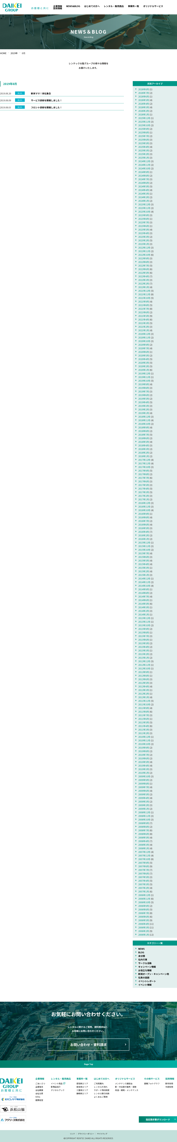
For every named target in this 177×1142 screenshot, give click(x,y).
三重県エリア (82, 1090)
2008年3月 (143, 844)
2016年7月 (143, 521)
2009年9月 (143, 780)
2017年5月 (143, 485)
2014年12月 (144, 578)
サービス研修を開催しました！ (46, 100)
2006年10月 (144, 902)
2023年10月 (144, 211)
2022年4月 (143, 276)
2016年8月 (143, 517)
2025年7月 (143, 136)
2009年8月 (143, 783)
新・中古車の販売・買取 (125, 1086)
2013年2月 (143, 654)
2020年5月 (143, 355)
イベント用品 (57, 1083)
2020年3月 (143, 362)
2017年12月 (144, 459)
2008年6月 (143, 834)
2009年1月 (143, 808)
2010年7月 (143, 754)
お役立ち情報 (145, 970)
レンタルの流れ (100, 1086)
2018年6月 (143, 438)
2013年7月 (143, 636)
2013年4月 (143, 646)
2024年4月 (143, 190)
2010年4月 (143, 765)
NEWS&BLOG (73, 6)
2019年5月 (143, 398)
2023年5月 (143, 229)
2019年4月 (143, 402)
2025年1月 (143, 157)
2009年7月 (143, 787)
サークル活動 (145, 963)
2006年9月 (143, 905)
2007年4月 (143, 880)
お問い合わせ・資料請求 (88, 1044)
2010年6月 (143, 758)
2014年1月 (143, 614)
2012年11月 (144, 664)
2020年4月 (143, 359)
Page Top (88, 1064)
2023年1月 (143, 244)
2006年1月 (143, 934)
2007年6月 (143, 873)
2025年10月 (144, 125)
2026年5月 (143, 100)
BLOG (141, 952)
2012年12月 (144, 661)
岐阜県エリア (82, 1086)
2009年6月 (143, 790)
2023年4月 (143, 233)
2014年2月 (143, 611)
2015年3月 (143, 567)
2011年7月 (143, 715)
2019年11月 (144, 377)
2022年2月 (143, 283)
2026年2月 (143, 110)
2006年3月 (143, 927)
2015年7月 (143, 553)
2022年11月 (144, 251)
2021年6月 (143, 312)
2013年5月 (143, 643)
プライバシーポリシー (86, 1133)
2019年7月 (143, 391)
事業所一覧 (133, 6)
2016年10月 (144, 510)
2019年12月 (144, 373)
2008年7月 (143, 830)
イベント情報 (145, 984)
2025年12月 (144, 118)
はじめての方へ (92, 6)
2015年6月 (143, 557)
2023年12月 (144, 204)
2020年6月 (143, 352)
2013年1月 (143, 657)
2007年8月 (143, 866)
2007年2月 (143, 887)
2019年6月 (143, 395)
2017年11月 (144, 463)
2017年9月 (143, 470)
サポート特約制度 (101, 1090)
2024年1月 (143, 200)
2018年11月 (144, 420)
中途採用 (169, 1086)
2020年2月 (143, 366)
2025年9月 (143, 128)
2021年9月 (143, 301)
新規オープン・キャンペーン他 (153, 974)
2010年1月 (143, 772)
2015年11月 (144, 546)
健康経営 (39, 1100)
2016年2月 (143, 535)
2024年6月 (143, 182)
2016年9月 (143, 513)
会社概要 (39, 1090)
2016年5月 (143, 528)
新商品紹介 (56, 1086)
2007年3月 (143, 884)
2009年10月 (144, 776)
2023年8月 (143, 218)
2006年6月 (143, 916)
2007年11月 (144, 855)
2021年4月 (143, 319)
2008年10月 (144, 819)
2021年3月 (143, 323)
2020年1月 (143, 369)
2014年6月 (143, 600)
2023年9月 (143, 215)
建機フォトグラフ (152, 1083)
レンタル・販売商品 (114, 6)
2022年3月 (143, 280)
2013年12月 (144, 618)
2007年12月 (144, 852)
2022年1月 (143, 287)
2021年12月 (144, 290)
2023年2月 (143, 240)
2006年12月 (144, 895)
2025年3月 (143, 150)
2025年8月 (143, 132)
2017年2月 (143, 495)
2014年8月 (143, 593)
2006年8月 (143, 909)
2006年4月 (143, 923)
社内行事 (142, 959)
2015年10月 (144, 549)
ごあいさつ (40, 1083)
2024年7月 (143, 179)
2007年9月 (143, 862)
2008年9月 (143, 823)
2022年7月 (143, 265)
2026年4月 (143, 103)
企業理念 (39, 1086)
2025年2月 (143, 154)
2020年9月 (143, 344)
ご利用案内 (99, 1083)
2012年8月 (143, 675)
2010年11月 (144, 740)
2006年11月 (144, 898)
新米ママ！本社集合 (41, 93)
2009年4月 (143, 798)
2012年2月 (143, 693)
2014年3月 (143, 607)
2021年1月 (143, 330)
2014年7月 (143, 596)
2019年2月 (143, 409)
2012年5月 (143, 682)
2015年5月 (143, 560)
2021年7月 (143, 308)
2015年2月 (143, 571)
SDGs (37, 1096)
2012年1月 (143, 697)
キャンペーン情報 (147, 966)
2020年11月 (144, 337)
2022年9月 (143, 258)
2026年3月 (143, 107)
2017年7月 (143, 477)
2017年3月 (143, 492)
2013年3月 (143, 650)
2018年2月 (143, 452)
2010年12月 (144, 736)
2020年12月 (144, 334)
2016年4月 (143, 531)
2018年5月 (143, 441)
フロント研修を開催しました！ (46, 107)
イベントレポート (147, 981)
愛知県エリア (82, 1083)
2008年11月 (144, 816)
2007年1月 (143, 891)
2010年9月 (143, 747)
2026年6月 (143, 96)
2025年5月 (143, 143)
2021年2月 (143, 326)
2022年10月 (144, 254)
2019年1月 (143, 413)
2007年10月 (144, 859)
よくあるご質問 (100, 1096)
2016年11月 (144, 506)
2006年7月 (143, 913)
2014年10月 (144, 585)
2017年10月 (144, 467)
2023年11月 (144, 208)
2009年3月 (143, 801)
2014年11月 (144, 582)
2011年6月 (143, 718)
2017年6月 (143, 481)
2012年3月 (143, 690)
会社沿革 (39, 1093)
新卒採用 (169, 1083)
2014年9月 (143, 589)
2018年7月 (143, 434)
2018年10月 (144, 423)
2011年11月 (144, 700)
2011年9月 (143, 708)
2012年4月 (143, 686)
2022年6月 (143, 269)
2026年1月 (143, 114)
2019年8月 (143, 387)
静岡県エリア (82, 1093)
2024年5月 (143, 186)
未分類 (141, 956)
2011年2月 (143, 733)
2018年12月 (144, 416)
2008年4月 (143, 841)
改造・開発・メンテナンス (126, 1090)
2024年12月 (144, 161)
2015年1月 (143, 575)
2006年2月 (143, 931)
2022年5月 (143, 272)
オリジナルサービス (153, 6)
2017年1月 (143, 499)
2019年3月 (143, 405)
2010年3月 (143, 769)
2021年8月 (143, 305)
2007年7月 (143, 870)
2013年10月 (144, 625)
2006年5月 (143, 920)
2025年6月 (143, 139)
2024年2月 (143, 197)
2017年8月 (143, 474)
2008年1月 (143, 848)
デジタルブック (57, 1090)
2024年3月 (143, 193)
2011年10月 (144, 704)
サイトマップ (102, 1133)
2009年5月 (143, 794)
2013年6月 (143, 639)
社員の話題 (143, 977)
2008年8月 (143, 826)
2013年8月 (143, 632)
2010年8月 (143, 751)
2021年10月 (144, 298)
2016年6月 (143, 524)
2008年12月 (144, 812)
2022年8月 (143, 262)
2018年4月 (143, 445)
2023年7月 (143, 222)
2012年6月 (143, 679)
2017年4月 (143, 488)
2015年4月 (143, 564)
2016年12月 (144, 503)
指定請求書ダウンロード (158, 1119)
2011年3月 (143, 729)
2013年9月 (143, 628)
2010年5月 (143, 762)
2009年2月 (143, 805)
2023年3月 (143, 236)
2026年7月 (143, 92)
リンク (72, 1133)
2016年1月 (143, 539)
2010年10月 (144, 744)
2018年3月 (143, 449)
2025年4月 (143, 146)
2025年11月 (144, 121)
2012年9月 (143, 672)
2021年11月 (144, 294)
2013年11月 (144, 621)
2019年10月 (144, 380)
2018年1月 (143, 456)
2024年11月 (144, 164)
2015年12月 (144, 542)
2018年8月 (143, 431)
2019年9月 (143, 384)
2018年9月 (143, 427)
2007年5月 (143, 877)
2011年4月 (143, 726)
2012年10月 (144, 668)
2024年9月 (143, 172)
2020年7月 (143, 348)
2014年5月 (143, 603)
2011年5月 (143, 722)
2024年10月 (144, 168)
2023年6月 (143, 226)
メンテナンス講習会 (123, 1083)
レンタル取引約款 (101, 1093)
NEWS (141, 948)
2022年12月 (144, 247)
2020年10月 (144, 341)
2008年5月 (143, 837)
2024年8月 (143, 175)
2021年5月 (143, 316)
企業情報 (57, 6)
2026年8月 (143, 89)
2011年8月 (143, 711)
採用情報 (57, 8)
